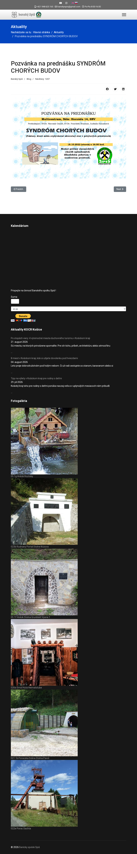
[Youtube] (60, 3)
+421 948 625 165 (44, 6)
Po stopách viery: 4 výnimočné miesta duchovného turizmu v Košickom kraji (50, 338)
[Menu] (124, 15)
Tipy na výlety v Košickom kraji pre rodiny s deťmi (36, 378)
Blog (29, 79)
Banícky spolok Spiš (29, 847)
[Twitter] (115, 89)
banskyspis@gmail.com (68, 6)
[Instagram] (66, 3)
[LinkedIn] (123, 89)
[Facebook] (107, 89)
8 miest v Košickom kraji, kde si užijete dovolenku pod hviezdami (44, 358)
